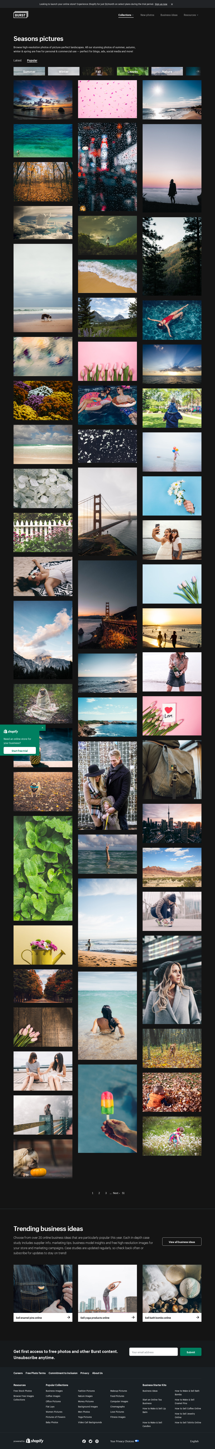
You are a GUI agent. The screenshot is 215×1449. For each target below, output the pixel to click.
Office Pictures (53, 1401)
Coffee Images (53, 1395)
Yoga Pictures (85, 1416)
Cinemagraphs (117, 1406)
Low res (61, 115)
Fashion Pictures (86, 1390)
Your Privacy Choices (122, 1441)
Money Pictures (86, 1401)
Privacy (84, 1373)
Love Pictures (117, 1411)
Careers (18, 1373)
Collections (124, 14)
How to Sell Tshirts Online (188, 1422)
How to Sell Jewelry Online (185, 1415)
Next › (116, 1193)
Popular (32, 60)
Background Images (88, 1406)
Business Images (54, 1390)
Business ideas (169, 14)
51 (123, 1193)
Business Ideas (150, 1390)
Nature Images (85, 1395)
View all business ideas (182, 1242)
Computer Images (119, 1401)
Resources (190, 14)
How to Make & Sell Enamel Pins (184, 1401)
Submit (191, 1352)
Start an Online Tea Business (152, 1401)
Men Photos (84, 1411)
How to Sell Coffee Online (188, 1408)
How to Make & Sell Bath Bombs (187, 1392)
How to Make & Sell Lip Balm (154, 1410)
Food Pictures (117, 1395)
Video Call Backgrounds (90, 1422)
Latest (18, 60)
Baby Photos (52, 1422)
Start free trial (20, 750)
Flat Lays (50, 1406)
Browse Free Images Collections (24, 1397)
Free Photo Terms (36, 1373)
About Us (97, 1373)
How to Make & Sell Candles (152, 1424)
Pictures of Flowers (55, 1416)
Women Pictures (54, 1411)
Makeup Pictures (118, 1390)
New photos (147, 14)
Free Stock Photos (23, 1390)
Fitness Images (117, 1416)
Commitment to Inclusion (63, 1373)
